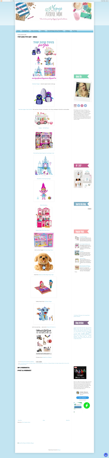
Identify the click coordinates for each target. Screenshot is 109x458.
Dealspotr (84, 399)
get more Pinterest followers (85, 337)
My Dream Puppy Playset (48, 250)
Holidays (67, 31)
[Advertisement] (41, 26)
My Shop (74, 31)
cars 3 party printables (77, 331)
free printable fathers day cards (84, 336)
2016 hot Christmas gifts (39, 363)
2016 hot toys (46, 363)
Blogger (59, 449)
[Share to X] (39, 361)
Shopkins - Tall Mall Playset (44, 128)
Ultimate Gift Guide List (51, 327)
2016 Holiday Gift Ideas (32, 363)
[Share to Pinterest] (41, 361)
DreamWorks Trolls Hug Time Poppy (44, 178)
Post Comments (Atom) (26, 422)
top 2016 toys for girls (23, 364)
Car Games (82, 251)
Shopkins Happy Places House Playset (43, 230)
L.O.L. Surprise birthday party (85, 244)
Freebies (43, 31)
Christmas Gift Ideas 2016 (52, 363)
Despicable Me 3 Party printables (85, 327)
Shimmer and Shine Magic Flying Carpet (46, 274)
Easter (84, 328)
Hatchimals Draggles (36, 83)
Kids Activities (34, 31)
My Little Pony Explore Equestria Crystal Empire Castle (43, 153)
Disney (75, 328)
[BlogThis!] (37, 361)
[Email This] (36, 361)
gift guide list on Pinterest (47, 357)
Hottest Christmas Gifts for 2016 (61, 363)
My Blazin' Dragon (48, 301)
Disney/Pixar (25, 31)
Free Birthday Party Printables (55, 31)
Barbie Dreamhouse (43, 205)
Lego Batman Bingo (83, 236)
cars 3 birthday (89, 330)
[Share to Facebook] (40, 361)
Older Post (68, 420)
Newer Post (20, 420)
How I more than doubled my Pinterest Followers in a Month (85, 266)
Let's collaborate (82, 397)
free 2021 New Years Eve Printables (79, 332)
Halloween (88, 328)
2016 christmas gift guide (24, 363)
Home (18, 31)
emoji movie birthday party (86, 331)
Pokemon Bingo (82, 258)
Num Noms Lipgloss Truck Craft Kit (25, 109)
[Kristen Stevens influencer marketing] (77, 393)
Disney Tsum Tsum (80, 328)
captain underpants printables (81, 330)
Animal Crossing (77, 327)
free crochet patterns (84, 334)
